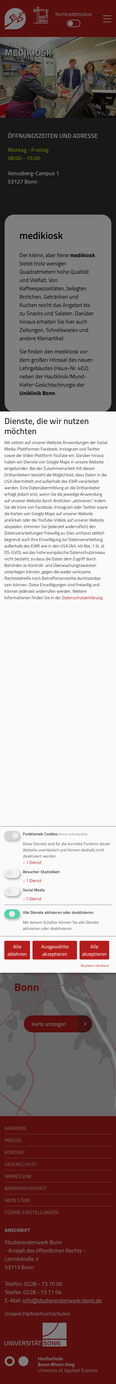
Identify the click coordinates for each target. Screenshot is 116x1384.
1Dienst (32, 862)
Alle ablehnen (17, 950)
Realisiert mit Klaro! (95, 965)
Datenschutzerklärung (82, 598)
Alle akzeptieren (94, 950)
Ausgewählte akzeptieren (55, 950)
